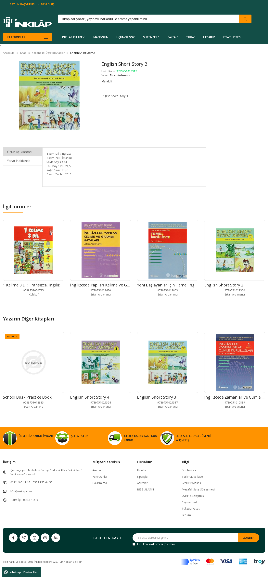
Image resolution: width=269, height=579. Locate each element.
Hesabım (142, 470)
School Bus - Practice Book (27, 397)
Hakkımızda (99, 483)
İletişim (186, 515)
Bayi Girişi (48, 4)
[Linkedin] (55, 537)
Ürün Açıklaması (19, 152)
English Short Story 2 (223, 285)
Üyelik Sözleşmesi (193, 496)
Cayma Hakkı (190, 502)
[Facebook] (13, 537)
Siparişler (142, 476)
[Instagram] (34, 537)
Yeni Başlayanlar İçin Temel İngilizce (170, 285)
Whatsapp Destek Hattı (24, 572)
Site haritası (189, 470)
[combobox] (130, 19)
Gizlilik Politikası (191, 483)
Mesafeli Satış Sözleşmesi (198, 489)
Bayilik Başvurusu (23, 4)
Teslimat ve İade (192, 476)
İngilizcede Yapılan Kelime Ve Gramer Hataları (112, 285)
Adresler (142, 483)
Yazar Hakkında (18, 161)
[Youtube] (45, 537)
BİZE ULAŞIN (145, 489)
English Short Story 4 (89, 397)
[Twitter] (23, 537)
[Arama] (245, 19)
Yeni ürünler (99, 476)
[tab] (23, 151)
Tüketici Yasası (191, 508)
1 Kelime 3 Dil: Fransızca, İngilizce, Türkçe (41, 285)
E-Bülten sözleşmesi (150, 544)
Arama (96, 470)
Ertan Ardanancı (120, 75)
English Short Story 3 (156, 397)
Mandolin (107, 81)
